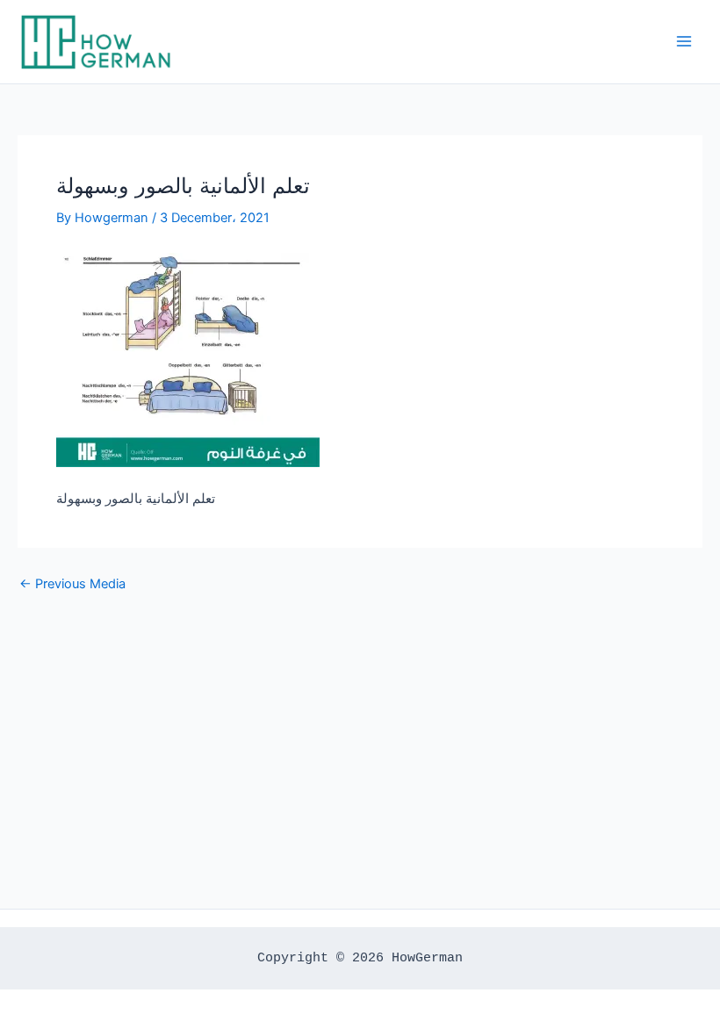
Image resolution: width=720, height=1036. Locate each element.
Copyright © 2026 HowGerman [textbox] (360, 958)
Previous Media (72, 584)
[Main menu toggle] (684, 41)
